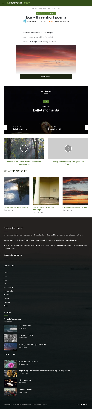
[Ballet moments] (10, 383)
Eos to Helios (8, 287)
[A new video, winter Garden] (10, 364)
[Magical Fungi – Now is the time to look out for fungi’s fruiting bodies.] (10, 373)
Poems (52, 14)
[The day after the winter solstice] (16, 191)
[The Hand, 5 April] (10, 328)
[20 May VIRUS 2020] (10, 338)
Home (35, 9)
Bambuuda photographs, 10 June (75, 207)
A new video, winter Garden (29, 361)
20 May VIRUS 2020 (26, 335)
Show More (45, 77)
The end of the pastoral (12, 319)
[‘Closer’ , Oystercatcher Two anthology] (46, 191)
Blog (40, 9)
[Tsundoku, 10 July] (10, 392)
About (6, 272)
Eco (5, 284)
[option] (35, 127)
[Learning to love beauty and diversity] (10, 347)
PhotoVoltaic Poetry (40, 405)
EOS (45, 14)
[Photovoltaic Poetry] (18, 3)
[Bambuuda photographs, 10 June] (75, 191)
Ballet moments (25, 380)
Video (6, 306)
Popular (7, 312)
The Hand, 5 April (25, 326)
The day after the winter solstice (16, 207)
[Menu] (3, 3)
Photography (8, 291)
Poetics (6, 298)
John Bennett (31, 21)
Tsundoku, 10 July (62, 110)
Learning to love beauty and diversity (32, 344)
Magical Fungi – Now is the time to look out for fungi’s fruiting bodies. (44, 371)
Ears (5, 280)
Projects (7, 302)
